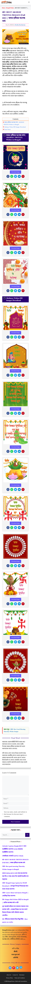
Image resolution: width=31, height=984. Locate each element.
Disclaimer (21, 975)
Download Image (15, 172)
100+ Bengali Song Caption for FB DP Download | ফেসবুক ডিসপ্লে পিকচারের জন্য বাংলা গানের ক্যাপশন (15, 886)
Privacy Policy (9, 978)
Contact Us (15, 975)
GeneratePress (23, 981)
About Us (9, 975)
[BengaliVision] (6, 2)
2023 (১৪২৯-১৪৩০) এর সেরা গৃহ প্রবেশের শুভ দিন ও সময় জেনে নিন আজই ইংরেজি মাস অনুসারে (15, 876)
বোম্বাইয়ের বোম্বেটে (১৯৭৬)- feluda (12, 856)
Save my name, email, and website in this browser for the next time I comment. (15, 814)
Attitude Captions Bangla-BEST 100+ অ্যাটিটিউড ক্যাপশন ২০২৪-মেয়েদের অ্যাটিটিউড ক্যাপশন (14, 849)
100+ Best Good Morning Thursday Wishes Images (14, 730)
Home (3, 8)
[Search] (27, 835)
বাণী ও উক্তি (15, 948)
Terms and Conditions (20, 978)
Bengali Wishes (10, 8)
